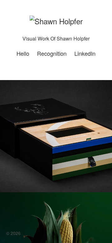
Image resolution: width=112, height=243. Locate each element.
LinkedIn (85, 53)
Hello (22, 53)
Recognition (52, 53)
